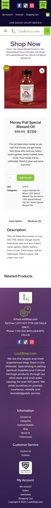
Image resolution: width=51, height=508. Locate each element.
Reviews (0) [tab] (34, 221)
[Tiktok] (25, 5)
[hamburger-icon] (47, 31)
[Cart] (48, 15)
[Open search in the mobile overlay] (5, 31)
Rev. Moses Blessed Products (26, 49)
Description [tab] (15, 221)
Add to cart (25, 177)
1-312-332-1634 (23, 331)
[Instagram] (31, 5)
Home (9, 49)
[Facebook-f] (19, 5)
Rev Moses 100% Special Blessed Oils (32, 199)
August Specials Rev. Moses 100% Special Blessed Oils (31, 193)
